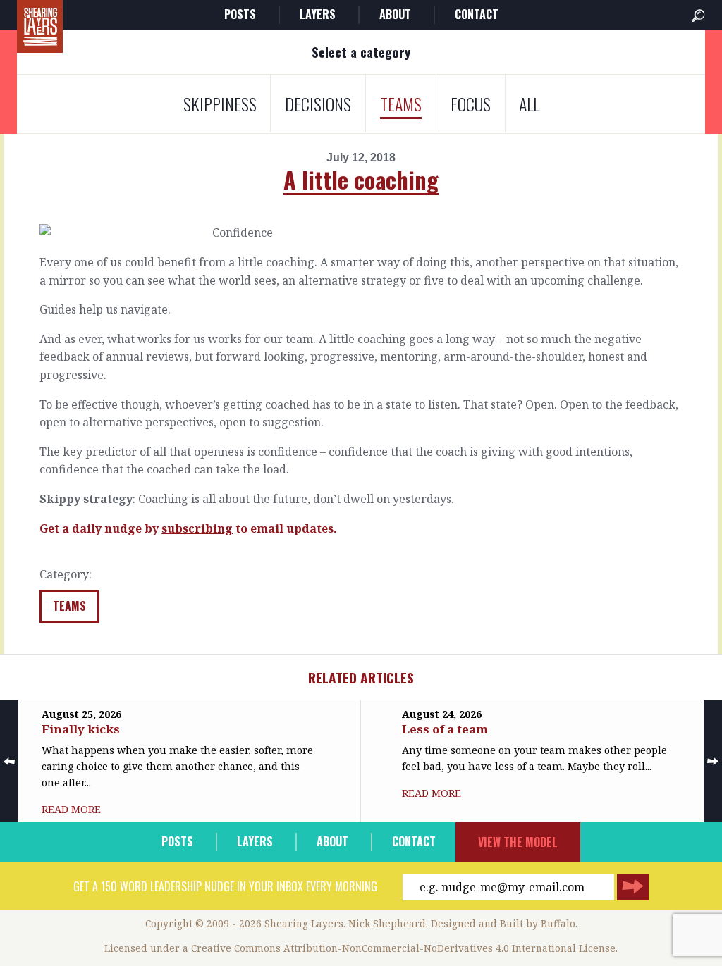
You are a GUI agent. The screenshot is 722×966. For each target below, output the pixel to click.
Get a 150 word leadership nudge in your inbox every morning (225, 886)
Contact (476, 14)
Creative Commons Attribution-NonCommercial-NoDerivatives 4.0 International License (403, 948)
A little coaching (361, 179)
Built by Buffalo (537, 923)
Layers (318, 14)
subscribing (197, 528)
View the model (518, 842)
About (395, 14)
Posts (240, 14)
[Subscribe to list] (633, 887)
